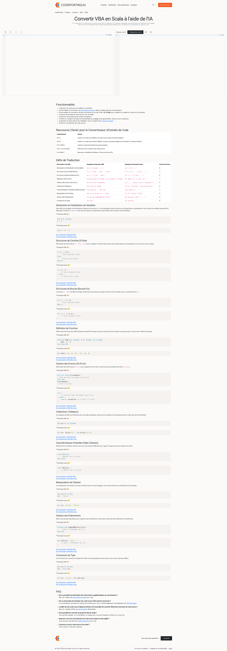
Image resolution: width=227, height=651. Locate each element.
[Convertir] (10, 32)
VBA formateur (131, 603)
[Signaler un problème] (150, 32)
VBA (81, 12)
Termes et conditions (141, 648)
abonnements (82, 609)
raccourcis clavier (107, 121)
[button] (165, 5)
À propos (133, 5)
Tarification (112, 5)
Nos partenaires (123, 5)
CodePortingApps (83, 621)
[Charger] (5, 32)
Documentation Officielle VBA (66, 235)
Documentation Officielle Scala (66, 237)
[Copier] (145, 32)
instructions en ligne (87, 110)
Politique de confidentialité (158, 648)
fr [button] (153, 5)
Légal (170, 648)
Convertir (75, 12)
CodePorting (59, 12)
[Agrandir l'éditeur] (21, 32)
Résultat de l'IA (121, 32)
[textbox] (59, 65)
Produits (104, 5)
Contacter (166, 638)
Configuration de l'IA (135, 32)
